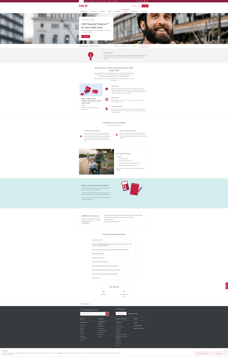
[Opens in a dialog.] (91, 90)
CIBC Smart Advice (83, 338)
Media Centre (100, 334)
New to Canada (118, 343)
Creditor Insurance (89, 19)
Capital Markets (118, 339)
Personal (81, 1)
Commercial (91, 1)
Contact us (134, 46)
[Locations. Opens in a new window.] (135, 6)
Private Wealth (118, 332)
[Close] (225, 350)
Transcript (83, 105)
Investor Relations (101, 332)
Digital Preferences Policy (139, 328)
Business (86, 1)
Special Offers (140, 1)
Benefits (116, 46)
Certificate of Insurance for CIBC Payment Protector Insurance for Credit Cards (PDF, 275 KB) (122, 215)
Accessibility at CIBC (138, 325)
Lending (109, 11)
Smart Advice (144, 11)
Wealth (104, 1)
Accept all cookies (218, 353)
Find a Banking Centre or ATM (90, 310)
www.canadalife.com (85, 223)
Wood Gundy (118, 330)
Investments (117, 11)
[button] (146, 1)
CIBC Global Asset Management (121, 334)
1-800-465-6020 (115, 112)
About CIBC (109, 1)
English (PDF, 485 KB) (108, 219)
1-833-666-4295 (85, 221)
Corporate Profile (101, 328)
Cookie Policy (60, 352)
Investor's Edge (118, 328)
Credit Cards (93, 11)
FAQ (128, 46)
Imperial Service (98, 1)
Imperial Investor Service (120, 326)
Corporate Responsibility (102, 330)
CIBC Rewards (118, 341)
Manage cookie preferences (202, 353)
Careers (99, 336)
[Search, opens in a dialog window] (132, 6)
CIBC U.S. (117, 345)
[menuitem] (139, 1)
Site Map (81, 340)
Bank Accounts (84, 11)
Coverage (123, 46)
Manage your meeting (133, 313)
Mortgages (102, 11)
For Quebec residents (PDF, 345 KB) (111, 221)
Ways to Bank (134, 11)
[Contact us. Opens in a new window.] (139, 6)
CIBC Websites (115, 1)
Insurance (126, 11)
